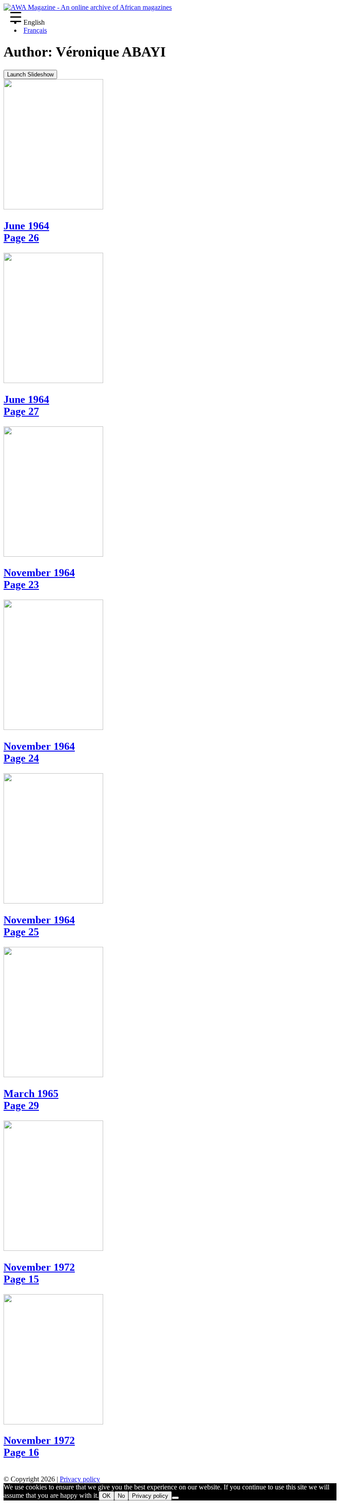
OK (106, 1496)
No (121, 1496)
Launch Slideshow (30, 74)
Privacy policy (80, 1479)
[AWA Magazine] (88, 7)
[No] (175, 1497)
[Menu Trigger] (16, 16)
